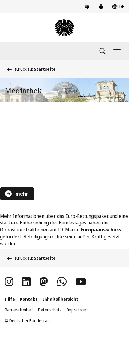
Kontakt (29, 299)
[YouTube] (81, 281)
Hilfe (10, 299)
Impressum (77, 310)
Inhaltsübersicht (60, 299)
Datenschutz (50, 310)
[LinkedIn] (26, 281)
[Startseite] (64, 27)
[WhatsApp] (62, 281)
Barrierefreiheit (19, 310)
